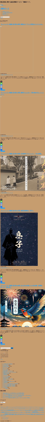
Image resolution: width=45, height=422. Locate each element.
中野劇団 (5, 410)
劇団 (12, 410)
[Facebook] (22, 85)
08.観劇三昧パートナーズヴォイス (9, 372)
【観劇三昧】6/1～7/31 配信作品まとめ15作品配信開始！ (14, 393)
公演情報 (8, 410)
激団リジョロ (40, 412)
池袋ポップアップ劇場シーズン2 (20, 412)
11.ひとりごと (5, 375)
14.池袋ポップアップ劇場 (8, 379)
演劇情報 (35, 412)
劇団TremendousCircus (17, 410)
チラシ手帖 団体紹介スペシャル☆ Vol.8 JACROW (12, 396)
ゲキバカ (1, 408)
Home (1, 18)
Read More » (2, 90)
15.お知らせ (5, 380)
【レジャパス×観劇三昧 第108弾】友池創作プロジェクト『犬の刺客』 (21, 153)
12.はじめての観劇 (6, 376)
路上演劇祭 (4, 415)
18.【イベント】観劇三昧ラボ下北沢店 (10, 383)
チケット (16, 408)
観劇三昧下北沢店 (35, 414)
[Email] (22, 87)
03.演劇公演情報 (3, 74)
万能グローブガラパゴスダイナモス (34, 408)
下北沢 (41, 408)
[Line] (22, 83)
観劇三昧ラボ (15, 414)
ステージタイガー (11, 408)
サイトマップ (5, 418)
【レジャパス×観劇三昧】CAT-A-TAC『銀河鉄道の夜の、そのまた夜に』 (17, 395)
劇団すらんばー (22, 410)
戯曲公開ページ (6, 13)
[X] (22, 82)
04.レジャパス (10, 74)
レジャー (27, 408)
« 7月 (1, 359)
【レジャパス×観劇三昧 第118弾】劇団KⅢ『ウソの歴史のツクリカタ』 (21, 24)
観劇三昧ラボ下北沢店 (24, 414)
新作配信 (39, 410)
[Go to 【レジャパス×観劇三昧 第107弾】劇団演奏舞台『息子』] (19, 265)
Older (1, 345)
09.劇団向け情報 (6, 373)
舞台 (42, 412)
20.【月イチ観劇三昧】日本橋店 (9, 384)
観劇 (3, 414)
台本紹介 (6, 388)
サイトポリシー (6, 417)
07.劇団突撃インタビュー (8, 370)
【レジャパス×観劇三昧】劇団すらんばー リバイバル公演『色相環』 (16, 397)
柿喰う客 (8, 412)
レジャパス (22, 408)
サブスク (5, 408)
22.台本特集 (5, 387)
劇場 (30, 410)
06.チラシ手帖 (5, 369)
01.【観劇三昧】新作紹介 (8, 12)
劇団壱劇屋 (26, 410)
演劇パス (30, 412)
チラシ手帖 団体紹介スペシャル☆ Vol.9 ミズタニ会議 (13, 394)
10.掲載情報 (5, 374)
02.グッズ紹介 (5, 365)
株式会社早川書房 (13, 412)
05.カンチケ (5, 368)
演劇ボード (4, 8)
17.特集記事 (5, 382)
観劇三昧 (8, 414)
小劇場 (35, 410)
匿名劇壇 (32, 410)
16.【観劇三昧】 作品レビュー (8, 381)
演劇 (26, 412)
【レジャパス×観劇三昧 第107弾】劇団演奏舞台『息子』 (17, 210)
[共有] (22, 89)
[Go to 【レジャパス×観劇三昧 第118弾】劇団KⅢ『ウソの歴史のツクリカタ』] (16, 72)
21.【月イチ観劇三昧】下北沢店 (9, 386)
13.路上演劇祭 (5, 377)
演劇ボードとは (6, 11)
